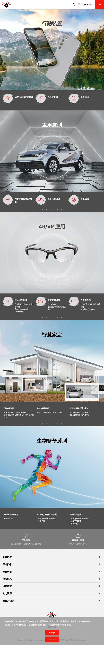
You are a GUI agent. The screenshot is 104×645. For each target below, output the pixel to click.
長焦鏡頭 (85, 97)
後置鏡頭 (52, 97)
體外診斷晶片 (76, 514)
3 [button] (48, 108)
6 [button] (59, 108)
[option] (19, 98)
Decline (52, 640)
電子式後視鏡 (21, 199)
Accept (52, 633)
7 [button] (63, 108)
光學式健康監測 (11, 514)
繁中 (91, 5)
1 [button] (40, 108)
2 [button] (44, 108)
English (85, 4)
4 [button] (52, 108)
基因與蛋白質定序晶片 (47, 514)
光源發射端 (20, 97)
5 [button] (56, 108)
